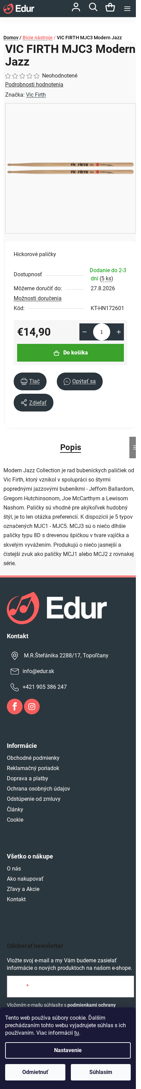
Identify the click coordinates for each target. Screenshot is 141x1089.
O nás (14, 868)
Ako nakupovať (25, 879)
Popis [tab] (70, 447)
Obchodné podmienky (33, 758)
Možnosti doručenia (38, 298)
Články (15, 809)
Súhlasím (100, 1072)
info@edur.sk (38, 671)
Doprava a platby (27, 778)
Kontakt (16, 899)
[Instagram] (32, 706)
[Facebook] (15, 706)
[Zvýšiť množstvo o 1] (119, 331)
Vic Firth (36, 95)
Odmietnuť (35, 1072)
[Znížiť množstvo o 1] (84, 331)
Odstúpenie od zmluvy (34, 799)
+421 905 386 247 (45, 687)
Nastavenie (68, 1050)
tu (76, 1033)
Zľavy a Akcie (23, 889)
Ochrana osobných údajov (38, 788)
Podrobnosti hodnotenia (34, 84)
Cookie (15, 819)
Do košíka (75, 352)
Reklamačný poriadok (33, 768)
